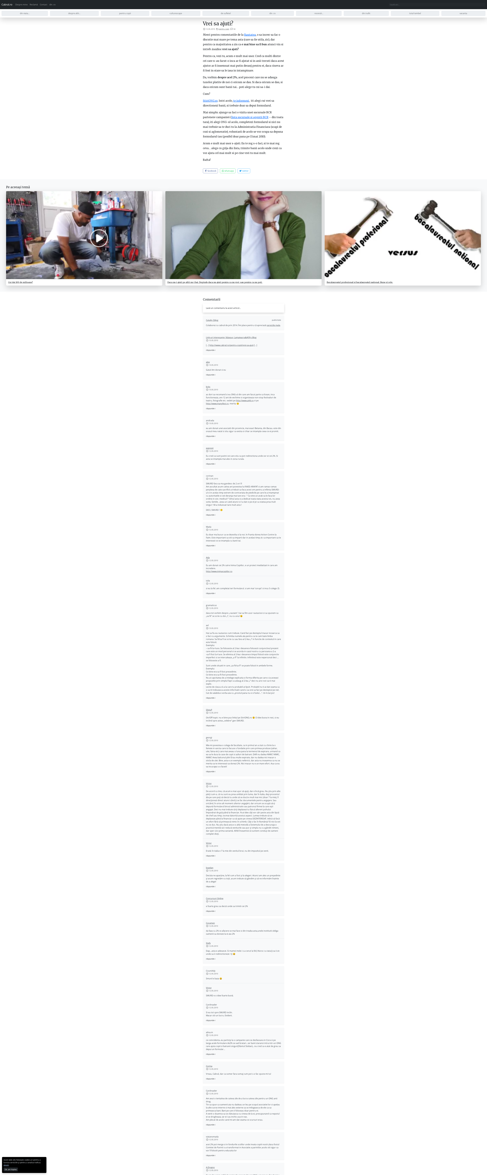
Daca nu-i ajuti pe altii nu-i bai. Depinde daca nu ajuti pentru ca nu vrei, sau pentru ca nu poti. (214, 282)
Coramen (210, 923)
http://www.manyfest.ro (217, 403)
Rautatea (250, 34)
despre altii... (74, 13)
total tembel (415, 13)
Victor (209, 783)
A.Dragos (210, 1167)
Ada (208, 557)
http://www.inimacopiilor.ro (219, 571)
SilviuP (209, 709)
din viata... (25, 13)
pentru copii (125, 13)
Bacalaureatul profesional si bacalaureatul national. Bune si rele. (360, 282)
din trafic (366, 13)
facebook (211, 170)
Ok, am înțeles (11, 1169)
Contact (43, 4)
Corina (209, 1066)
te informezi (241, 100)
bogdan (209, 867)
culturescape (176, 13)
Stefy (208, 943)
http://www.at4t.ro (245, 400)
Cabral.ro (7, 4)
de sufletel (226, 13)
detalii (6, 1165)
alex (208, 362)
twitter (245, 170)
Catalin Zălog (212, 320)
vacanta (463, 13)
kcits (208, 386)
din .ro (52, 4)
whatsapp (229, 170)
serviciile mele (273, 325)
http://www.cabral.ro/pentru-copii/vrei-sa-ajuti (231, 345)
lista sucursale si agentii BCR (249, 117)
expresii (209, 448)
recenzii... (318, 13)
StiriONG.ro (210, 100)
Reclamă (34, 4)
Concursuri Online (214, 898)
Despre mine (21, 4)
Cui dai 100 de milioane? (20, 282)
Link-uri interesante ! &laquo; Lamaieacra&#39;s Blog (231, 337)
